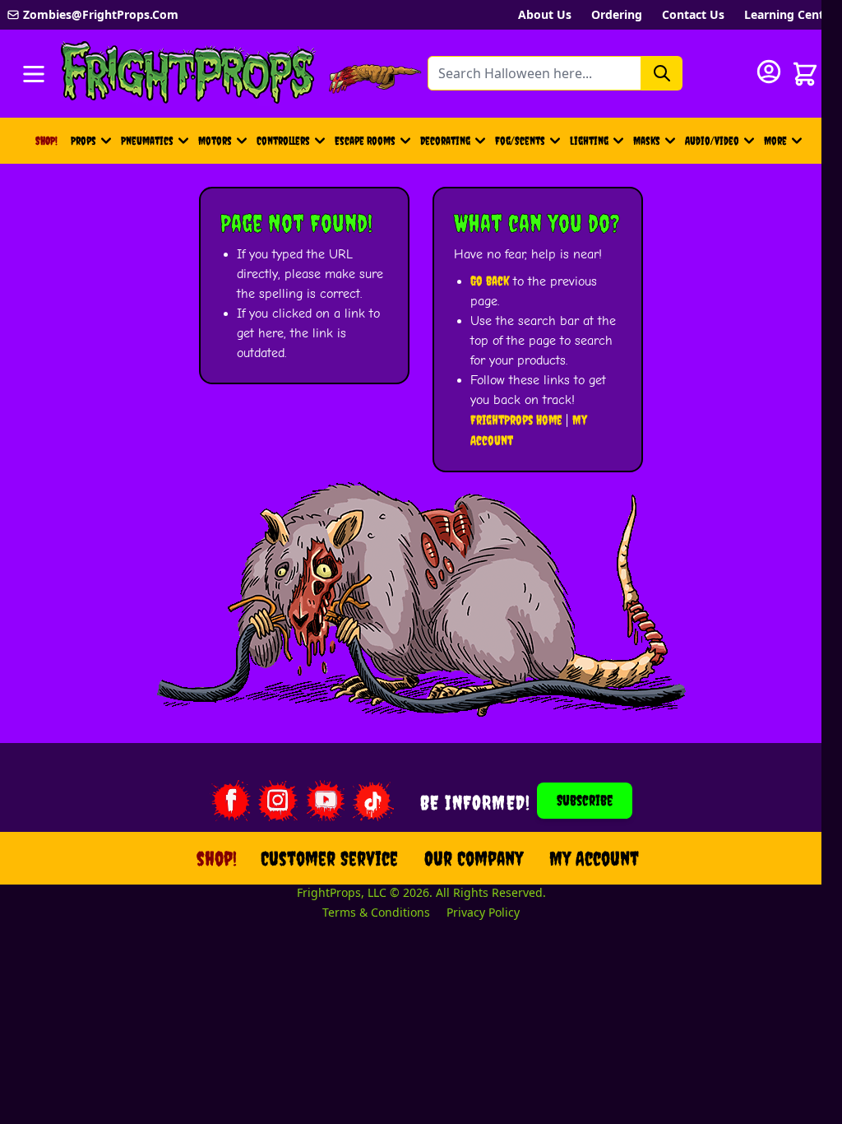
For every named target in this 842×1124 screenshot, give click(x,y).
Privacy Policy (483, 912)
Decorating (445, 140)
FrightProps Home (516, 419)
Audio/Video (712, 140)
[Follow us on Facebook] (230, 800)
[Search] (661, 73)
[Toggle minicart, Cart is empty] (805, 74)
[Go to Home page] (188, 73)
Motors (215, 140)
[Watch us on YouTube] (325, 800)
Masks (646, 140)
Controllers (283, 140)
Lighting (589, 140)
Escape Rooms (365, 140)
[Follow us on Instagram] (277, 800)
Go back (489, 280)
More (785, 145)
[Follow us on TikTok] (373, 800)
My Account (594, 858)
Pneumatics (147, 140)
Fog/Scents (520, 140)
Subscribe (585, 800)
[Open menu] (34, 74)
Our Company (473, 858)
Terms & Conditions (376, 912)
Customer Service (329, 858)
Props (83, 140)
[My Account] (769, 71)
